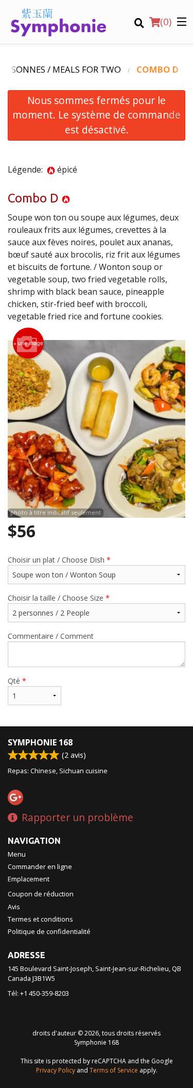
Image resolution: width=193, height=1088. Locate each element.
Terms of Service (114, 1070)
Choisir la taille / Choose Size (59, 598)
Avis (14, 906)
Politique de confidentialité (49, 931)
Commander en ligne (40, 866)
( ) (165, 21)
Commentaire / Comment (51, 636)
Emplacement (28, 878)
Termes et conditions (40, 919)
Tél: (38, 993)
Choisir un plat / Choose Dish (59, 560)
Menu (17, 854)
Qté (17, 681)
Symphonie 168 (40, 742)
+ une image (28, 343)
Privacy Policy (55, 1070)
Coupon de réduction (41, 893)
